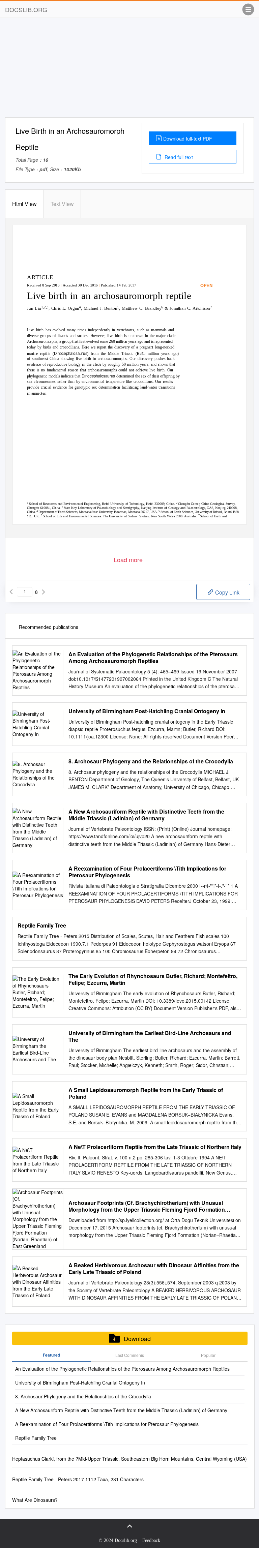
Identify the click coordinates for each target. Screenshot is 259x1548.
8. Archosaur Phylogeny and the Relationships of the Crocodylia (150, 761)
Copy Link (226, 592)
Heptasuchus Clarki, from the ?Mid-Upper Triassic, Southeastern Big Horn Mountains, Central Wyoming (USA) (129, 1458)
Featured (51, 1355)
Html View (24, 204)
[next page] (43, 592)
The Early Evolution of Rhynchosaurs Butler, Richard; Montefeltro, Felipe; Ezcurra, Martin (152, 979)
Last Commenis (129, 1355)
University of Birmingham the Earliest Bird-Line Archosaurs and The (149, 1036)
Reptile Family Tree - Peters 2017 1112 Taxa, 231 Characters (78, 1479)
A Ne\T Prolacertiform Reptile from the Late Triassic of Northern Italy (154, 1147)
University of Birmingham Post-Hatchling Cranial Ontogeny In (146, 711)
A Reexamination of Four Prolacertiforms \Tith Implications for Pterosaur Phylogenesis (147, 872)
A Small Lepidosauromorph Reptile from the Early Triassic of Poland (145, 1093)
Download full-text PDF (187, 138)
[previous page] (11, 592)
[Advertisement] (129, 70)
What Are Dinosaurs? (35, 1499)
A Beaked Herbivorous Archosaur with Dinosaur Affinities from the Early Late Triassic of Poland (153, 1268)
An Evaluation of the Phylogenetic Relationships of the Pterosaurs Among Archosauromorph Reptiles (153, 657)
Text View (62, 204)
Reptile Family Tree (42, 925)
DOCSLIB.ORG (26, 9)
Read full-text (178, 157)
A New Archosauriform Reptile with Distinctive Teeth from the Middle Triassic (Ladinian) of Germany (146, 815)
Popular (208, 1355)
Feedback (151, 1540)
